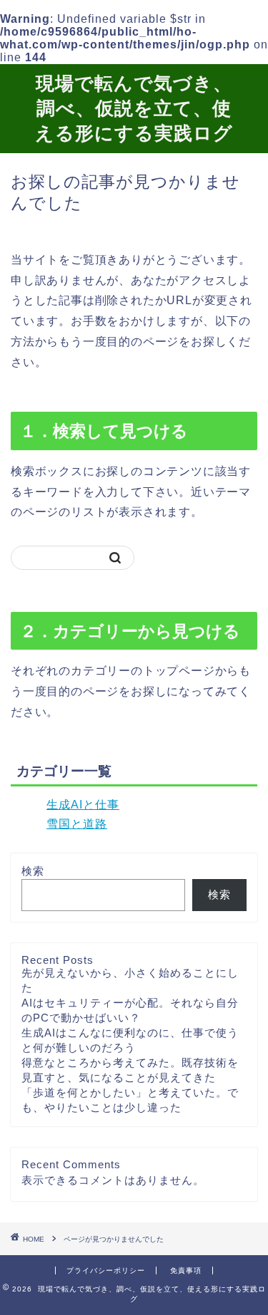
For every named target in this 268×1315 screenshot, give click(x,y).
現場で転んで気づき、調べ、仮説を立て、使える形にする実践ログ (134, 107)
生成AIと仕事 (82, 805)
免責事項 (186, 1270)
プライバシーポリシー (105, 1270)
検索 (32, 871)
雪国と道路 (76, 824)
